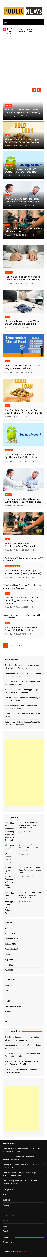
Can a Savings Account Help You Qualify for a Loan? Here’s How (23, 699)
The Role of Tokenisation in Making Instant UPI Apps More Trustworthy (22, 666)
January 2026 (10, 933)
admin (13, 116)
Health (8, 195)
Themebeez (22, 1252)
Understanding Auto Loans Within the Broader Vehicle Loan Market (23, 674)
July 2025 (9, 960)
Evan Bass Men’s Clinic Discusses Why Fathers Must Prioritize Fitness (21, 707)
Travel (7, 1022)
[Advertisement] (23, 61)
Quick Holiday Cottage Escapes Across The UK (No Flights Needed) (22, 723)
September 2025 (11, 949)
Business (9, 165)
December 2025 (11, 939)
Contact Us (7, 1242)
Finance (8, 272)
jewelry (8, 1011)
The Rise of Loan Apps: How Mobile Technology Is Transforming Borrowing (23, 600)
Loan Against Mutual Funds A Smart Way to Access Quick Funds (22, 683)
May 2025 (9, 965)
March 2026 (9, 928)
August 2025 (10, 954)
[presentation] (38, 29)
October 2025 (10, 944)
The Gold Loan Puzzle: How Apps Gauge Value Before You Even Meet (21, 691)
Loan (11, 105)
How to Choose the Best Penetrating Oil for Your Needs (22, 715)
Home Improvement (12, 566)
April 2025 (9, 970)
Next (18, 645)
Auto (7, 224)
